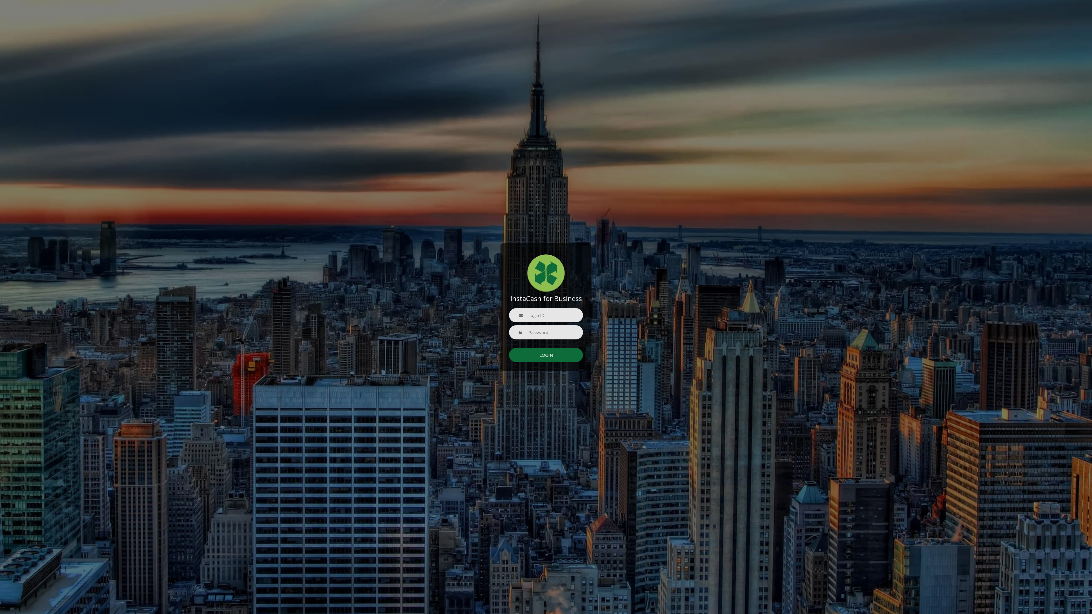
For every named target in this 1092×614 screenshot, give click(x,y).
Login (546, 355)
